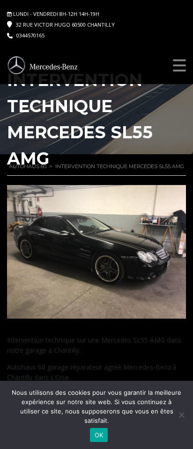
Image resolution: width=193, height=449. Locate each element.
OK (99, 435)
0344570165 (30, 35)
